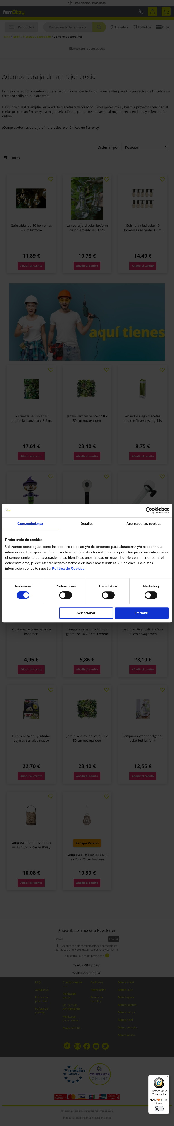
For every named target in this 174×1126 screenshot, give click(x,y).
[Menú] (166, 1077)
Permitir (141, 613)
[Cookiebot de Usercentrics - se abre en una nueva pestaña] (149, 510)
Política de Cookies (68, 568)
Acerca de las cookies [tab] (143, 523)
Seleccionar (86, 613)
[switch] (65, 595)
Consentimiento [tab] (30, 523)
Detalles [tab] (87, 523)
